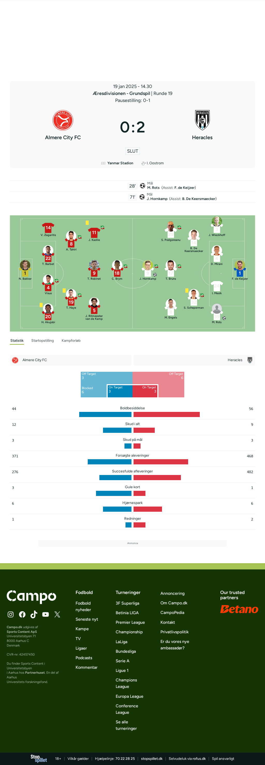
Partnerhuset (35, 672)
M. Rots (153, 187)
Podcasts (84, 657)
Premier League (130, 622)
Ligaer (81, 648)
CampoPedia (172, 612)
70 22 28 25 (125, 758)
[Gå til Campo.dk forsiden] (31, 602)
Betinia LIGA (127, 612)
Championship (129, 631)
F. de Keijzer (184, 187)
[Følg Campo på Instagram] (10, 614)
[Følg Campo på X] (57, 614)
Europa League (129, 696)
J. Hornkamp (157, 199)
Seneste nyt (87, 619)
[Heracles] (202, 127)
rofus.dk (199, 758)
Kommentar (87, 667)
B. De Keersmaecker (198, 199)
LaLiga (121, 641)
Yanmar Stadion (120, 163)
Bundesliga (126, 651)
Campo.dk (14, 627)
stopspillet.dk (152, 758)
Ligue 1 (122, 670)
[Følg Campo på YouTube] (45, 614)
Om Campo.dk (173, 602)
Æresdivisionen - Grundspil (122, 93)
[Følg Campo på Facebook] (22, 614)
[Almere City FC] (63, 127)
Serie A (122, 660)
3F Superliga (127, 603)
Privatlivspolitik (174, 631)
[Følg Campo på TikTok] (34, 614)
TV (78, 638)
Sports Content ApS (22, 632)
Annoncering (172, 593)
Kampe (82, 628)
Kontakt (167, 622)
